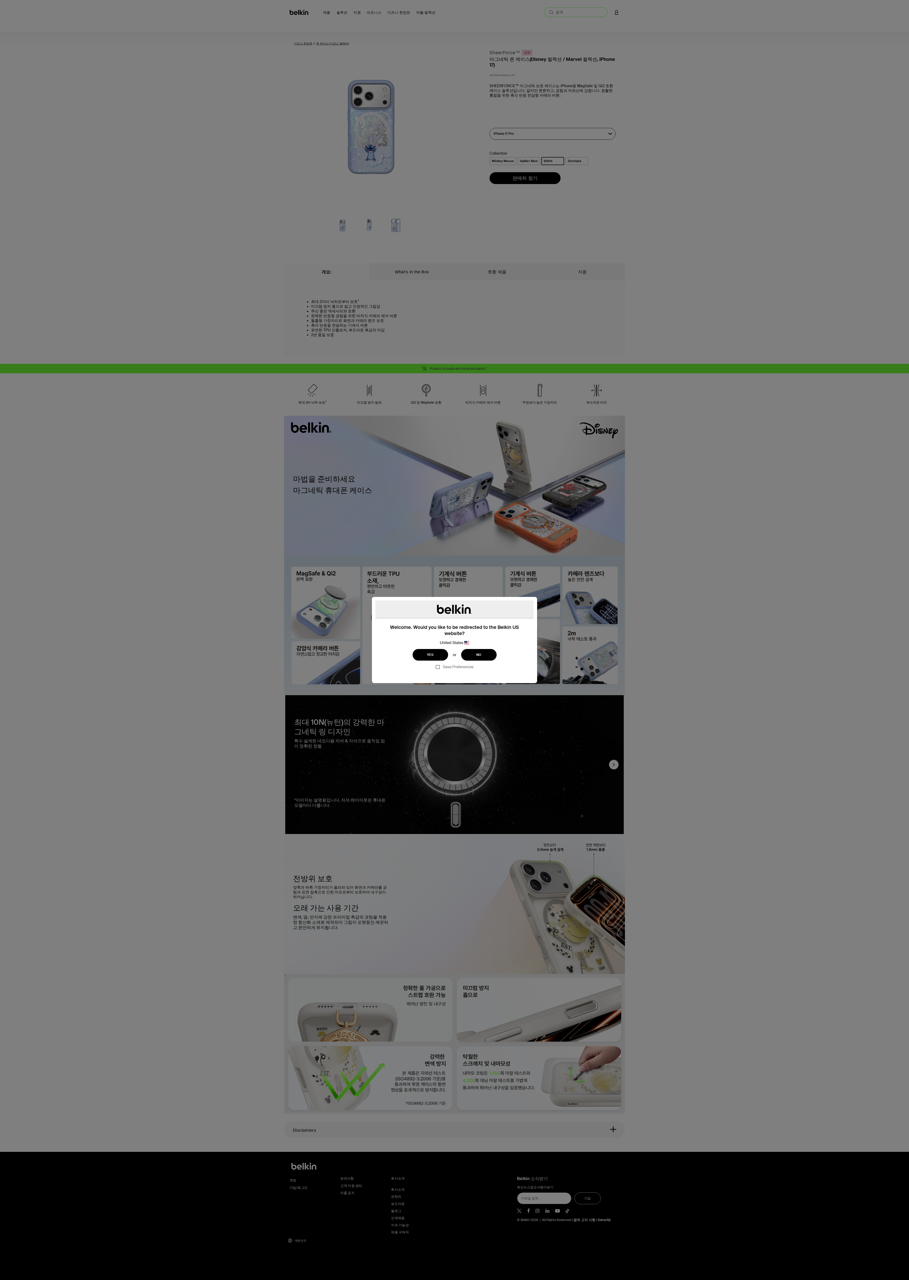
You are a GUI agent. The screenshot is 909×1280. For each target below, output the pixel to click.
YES (430, 655)
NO (478, 655)
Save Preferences (458, 666)
